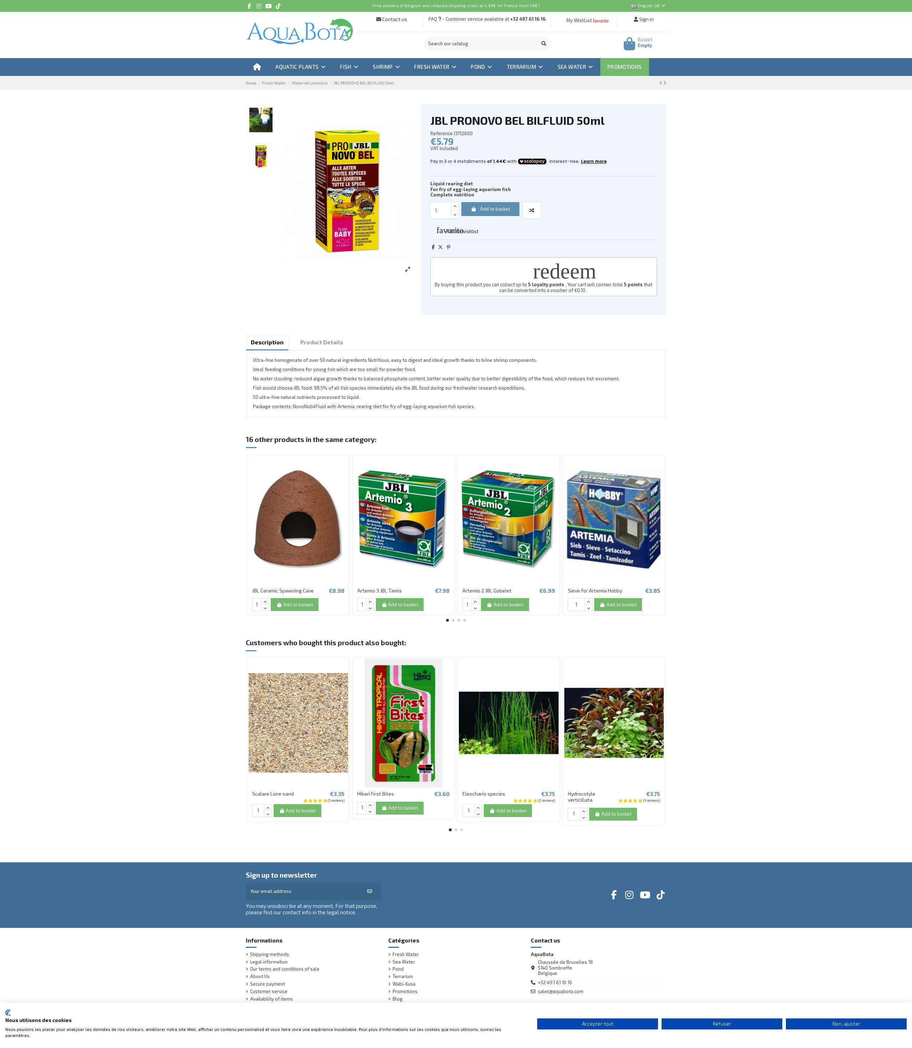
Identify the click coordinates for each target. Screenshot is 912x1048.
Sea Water (404, 962)
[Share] (433, 247)
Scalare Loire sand (273, 794)
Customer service (268, 991)
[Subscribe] (369, 891)
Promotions (405, 991)
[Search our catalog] (544, 44)
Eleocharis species (483, 794)
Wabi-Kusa (404, 984)
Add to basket (495, 209)
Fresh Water (406, 954)
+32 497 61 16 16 (528, 19)
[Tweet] (440, 247)
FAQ (433, 19)
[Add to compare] (532, 210)
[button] (447, 620)
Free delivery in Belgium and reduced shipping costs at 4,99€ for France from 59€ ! (456, 5)
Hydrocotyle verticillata (581, 797)
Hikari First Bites (375, 794)
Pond (398, 969)
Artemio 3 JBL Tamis (379, 590)
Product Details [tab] (321, 342)
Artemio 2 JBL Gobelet (487, 590)
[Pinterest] (448, 247)
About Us (260, 976)
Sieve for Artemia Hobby (595, 590)
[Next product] (664, 83)
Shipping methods (269, 954)
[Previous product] (661, 83)
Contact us (394, 19)
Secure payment (267, 984)
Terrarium (403, 976)
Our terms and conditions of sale (285, 969)
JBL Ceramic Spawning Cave (283, 590)
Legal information (268, 962)
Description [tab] (267, 342)
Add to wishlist (457, 230)
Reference (441, 133)
